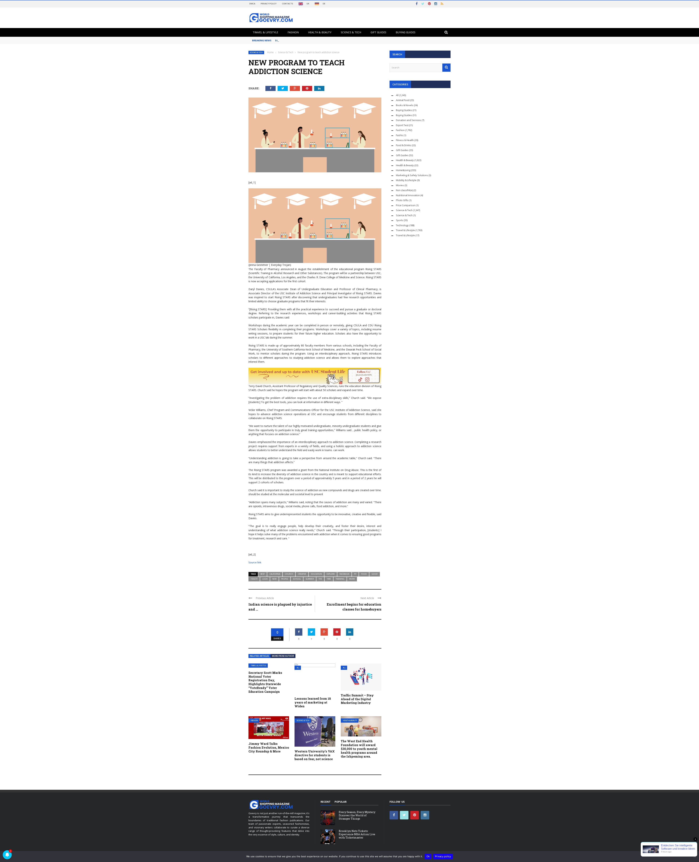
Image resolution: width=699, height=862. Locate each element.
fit (355, 574)
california (274, 574)
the (320, 579)
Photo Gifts (402, 200)
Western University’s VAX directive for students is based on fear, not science (315, 755)
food (364, 574)
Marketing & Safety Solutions (412, 175)
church (289, 574)
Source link (254, 562)
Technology (402, 225)
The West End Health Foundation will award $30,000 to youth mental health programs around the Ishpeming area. (359, 748)
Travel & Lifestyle (265, 32)
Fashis (399, 135)
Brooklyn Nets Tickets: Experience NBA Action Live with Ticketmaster (357, 834)
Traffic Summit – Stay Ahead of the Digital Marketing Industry (357, 699)
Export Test (402, 125)
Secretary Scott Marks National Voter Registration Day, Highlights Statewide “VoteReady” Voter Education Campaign (265, 682)
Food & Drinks (403, 145)
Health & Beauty (319, 32)
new (274, 579)
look (265, 579)
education (316, 574)
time (329, 579)
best (262, 574)
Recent (326, 801)
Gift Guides (378, 32)
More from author (283, 655)
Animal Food (402, 100)
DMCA (252, 3)
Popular (341, 801)
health (254, 579)
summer (310, 579)
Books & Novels (404, 105)
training (340, 579)
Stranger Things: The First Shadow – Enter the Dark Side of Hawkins (316, 40)
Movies (400, 185)
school (297, 579)
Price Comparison (405, 205)
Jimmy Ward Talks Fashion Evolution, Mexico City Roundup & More (268, 747)
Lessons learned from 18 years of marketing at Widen (313, 702)
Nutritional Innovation (408, 195)
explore (331, 574)
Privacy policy (443, 856)
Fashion (293, 32)
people (284, 579)
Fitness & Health (405, 140)
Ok (428, 856)
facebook (344, 574)
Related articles (259, 655)
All (298, 668)
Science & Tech (351, 32)
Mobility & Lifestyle (406, 180)
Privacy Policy (269, 3)
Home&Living (403, 170)
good (375, 574)
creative (302, 574)
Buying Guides (405, 32)
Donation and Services (408, 120)
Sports (399, 220)
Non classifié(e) (404, 190)
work (352, 579)
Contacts (287, 3)
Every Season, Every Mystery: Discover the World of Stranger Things (357, 815)
